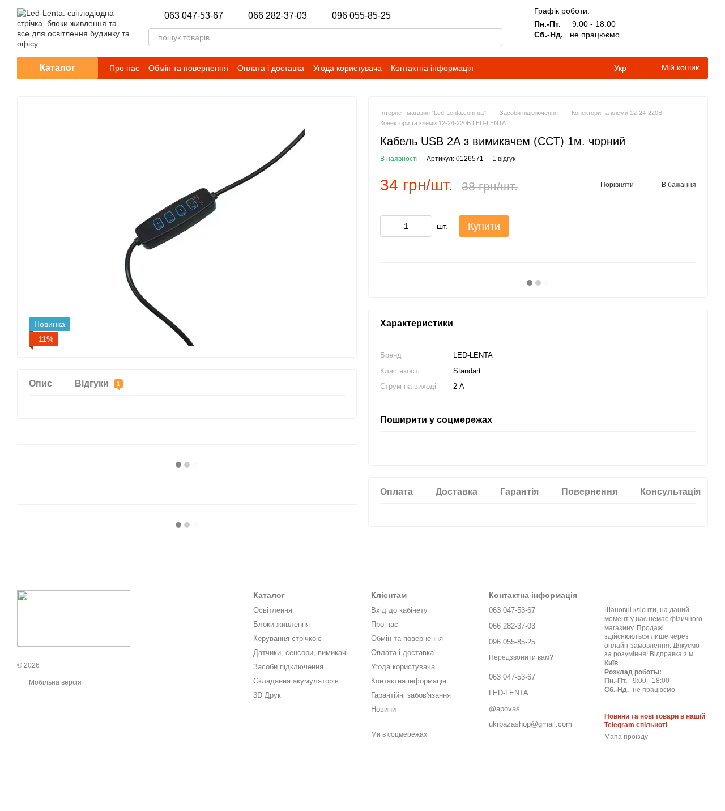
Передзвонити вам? (521, 657)
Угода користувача (347, 68)
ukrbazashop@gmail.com (441, 16)
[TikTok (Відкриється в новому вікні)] (543, 68)
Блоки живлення (281, 624)
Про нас (124, 68)
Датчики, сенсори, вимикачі (300, 652)
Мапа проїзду (626, 737)
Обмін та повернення (188, 68)
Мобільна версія (54, 682)
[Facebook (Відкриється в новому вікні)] (557, 68)
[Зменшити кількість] (388, 226)
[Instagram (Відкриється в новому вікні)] (530, 68)
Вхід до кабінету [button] (399, 610)
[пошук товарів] (493, 37)
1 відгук (503, 159)
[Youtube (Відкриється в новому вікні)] (570, 68)
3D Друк (267, 695)
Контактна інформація (432, 68)
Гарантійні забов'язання (411, 695)
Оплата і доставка (270, 68)
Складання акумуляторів (296, 681)
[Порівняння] (640, 28)
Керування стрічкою (287, 638)
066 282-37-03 (277, 15)
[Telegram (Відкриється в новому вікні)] (584, 68)
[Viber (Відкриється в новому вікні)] (598, 68)
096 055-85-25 (361, 15)
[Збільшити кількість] (424, 226)
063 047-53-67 (193, 15)
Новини (383, 709)
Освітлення (272, 610)
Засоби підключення (288, 667)
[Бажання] (669, 28)
